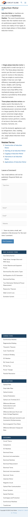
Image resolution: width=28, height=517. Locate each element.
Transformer (7, 505)
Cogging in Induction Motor (14, 154)
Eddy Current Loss (8, 293)
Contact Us (20, 510)
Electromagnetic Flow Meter (12, 424)
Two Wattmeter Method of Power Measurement (13, 284)
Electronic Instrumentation (11, 471)
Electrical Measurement (10, 464)
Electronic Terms (8, 475)
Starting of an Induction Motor (15, 151)
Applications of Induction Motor (15, 162)
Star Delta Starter (8, 256)
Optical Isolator (8, 392)
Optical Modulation (9, 396)
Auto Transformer (8, 351)
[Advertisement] (14, 48)
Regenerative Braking (9, 343)
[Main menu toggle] (25, 2)
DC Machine (6, 358)
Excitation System (8, 297)
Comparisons (7, 445)
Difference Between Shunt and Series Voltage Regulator (12, 413)
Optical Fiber (7, 384)
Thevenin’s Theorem (9, 347)
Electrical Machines (9, 460)
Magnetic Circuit (8, 483)
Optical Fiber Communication (12, 486)
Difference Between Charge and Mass (13, 429)
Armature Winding (9, 355)
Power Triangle (8, 370)
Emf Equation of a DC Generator (13, 275)
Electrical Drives (8, 452)
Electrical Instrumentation (11, 456)
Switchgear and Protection (11, 498)
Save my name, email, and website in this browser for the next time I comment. (14, 232)
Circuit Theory (7, 441)
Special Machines (8, 494)
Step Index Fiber (8, 388)
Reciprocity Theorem (9, 289)
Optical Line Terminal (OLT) (11, 400)
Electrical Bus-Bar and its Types (13, 272)
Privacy (15, 513)
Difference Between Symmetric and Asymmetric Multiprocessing (14, 419)
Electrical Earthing (8, 279)
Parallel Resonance (9, 373)
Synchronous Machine (9, 339)
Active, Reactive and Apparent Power (12, 267)
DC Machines (7, 449)
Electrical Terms (8, 468)
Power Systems (8, 490)
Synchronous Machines (10, 502)
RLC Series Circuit (8, 362)
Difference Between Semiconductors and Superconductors (9, 406)
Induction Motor (8, 479)
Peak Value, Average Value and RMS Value (12, 260)
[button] (21, 2)
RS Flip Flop (7, 366)
